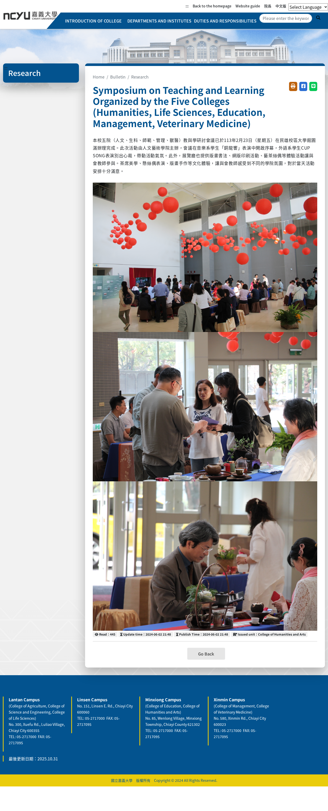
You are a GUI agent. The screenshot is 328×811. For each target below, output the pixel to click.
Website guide (247, 5)
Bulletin (118, 77)
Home (99, 77)
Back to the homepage (212, 5)
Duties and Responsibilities (225, 21)
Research (140, 77)
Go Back (206, 654)
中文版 (280, 5)
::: (187, 5)
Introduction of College (93, 21)
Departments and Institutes (159, 21)
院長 (267, 5)
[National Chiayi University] (30, 16)
